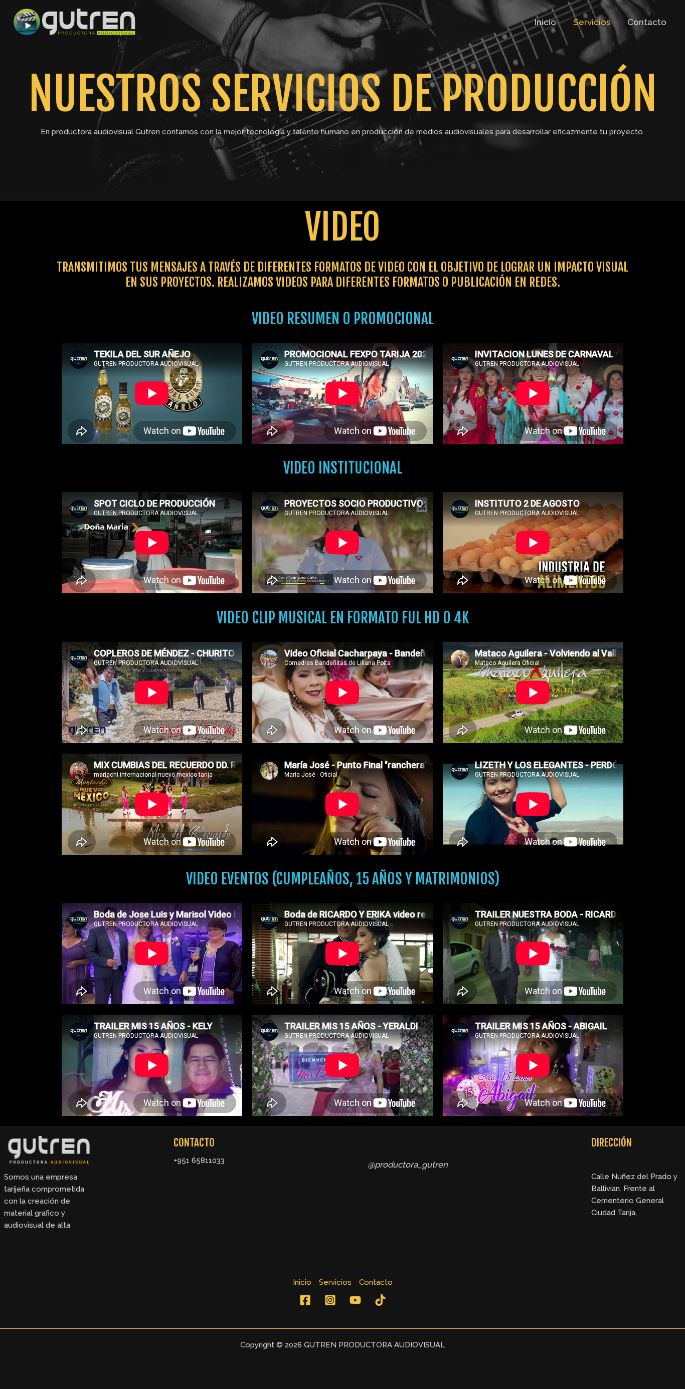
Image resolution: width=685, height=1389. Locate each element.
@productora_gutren (408, 1165)
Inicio (545, 22)
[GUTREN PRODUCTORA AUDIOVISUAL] (75, 21)
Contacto (646, 22)
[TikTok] (380, 1300)
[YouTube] (355, 1300)
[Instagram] (330, 1300)
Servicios (591, 22)
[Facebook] (305, 1300)
